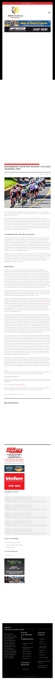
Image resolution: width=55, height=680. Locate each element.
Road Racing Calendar (10, 547)
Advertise (41, 641)
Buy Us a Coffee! (43, 643)
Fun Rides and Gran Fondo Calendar (13, 542)
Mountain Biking (17, 164)
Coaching (7, 394)
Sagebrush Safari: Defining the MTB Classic (18, 36)
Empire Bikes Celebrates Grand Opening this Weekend (22, 146)
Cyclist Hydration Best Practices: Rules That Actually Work (10, 420)
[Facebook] (21, 3)
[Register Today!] (14, 468)
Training (37, 164)
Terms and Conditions (44, 657)
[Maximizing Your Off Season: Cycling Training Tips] (27, 192)
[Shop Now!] (14, 481)
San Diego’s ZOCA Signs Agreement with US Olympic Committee (24, 99)
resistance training (45, 303)
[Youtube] (30, 3)
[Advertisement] (14, 592)
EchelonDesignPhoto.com (20, 384)
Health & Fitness (9, 164)
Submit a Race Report (27, 656)
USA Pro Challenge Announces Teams (16, 51)
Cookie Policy (42, 650)
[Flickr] (24, 3)
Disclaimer (42, 652)
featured (13, 394)
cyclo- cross (43, 218)
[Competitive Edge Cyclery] (14, 566)
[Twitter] (28, 3)
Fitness (15, 394)
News (30, 164)
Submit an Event (26, 658)
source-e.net (7, 381)
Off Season (18, 394)
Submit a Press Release (27, 653)
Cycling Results (9, 555)
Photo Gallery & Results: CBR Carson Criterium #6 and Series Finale (26, 115)
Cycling (10, 394)
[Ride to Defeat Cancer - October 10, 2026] (27, 23)
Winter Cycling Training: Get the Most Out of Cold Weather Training (27, 440)
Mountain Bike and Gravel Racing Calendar (14, 544)
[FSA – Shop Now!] (27, 29)
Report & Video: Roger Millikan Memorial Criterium (21, 83)
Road (33, 164)
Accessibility (42, 639)
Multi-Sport (25, 164)
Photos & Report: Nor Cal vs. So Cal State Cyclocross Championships (26, 131)
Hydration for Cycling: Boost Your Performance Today (27, 424)
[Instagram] (26, 3)
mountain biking (7, 219)
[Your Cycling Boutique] (14, 579)
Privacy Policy (42, 654)
